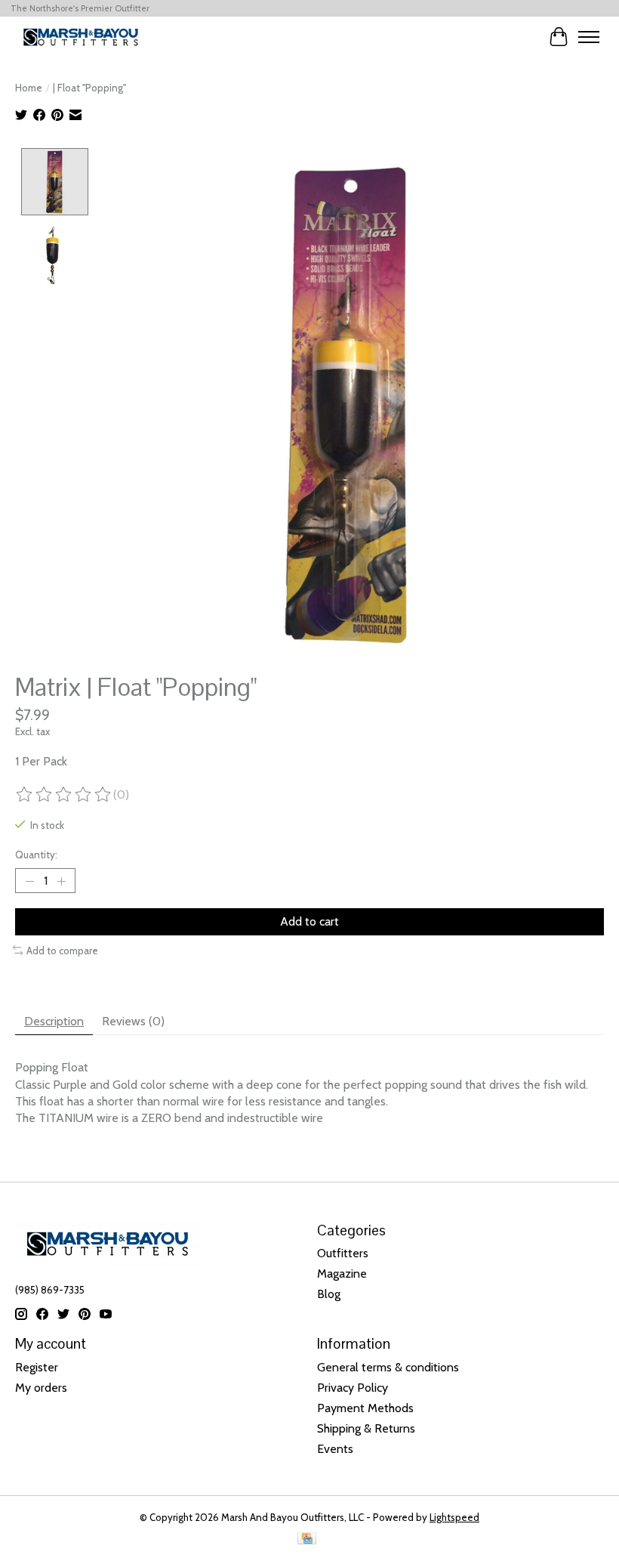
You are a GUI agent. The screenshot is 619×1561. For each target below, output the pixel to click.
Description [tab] (54, 1021)
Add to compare (62, 950)
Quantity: (36, 855)
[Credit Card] (306, 1539)
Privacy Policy (352, 1387)
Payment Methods (365, 1408)
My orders (41, 1387)
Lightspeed (454, 1517)
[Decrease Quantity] (29, 881)
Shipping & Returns (366, 1428)
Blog (328, 1294)
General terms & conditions (388, 1367)
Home (28, 88)
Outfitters (342, 1253)
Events (335, 1449)
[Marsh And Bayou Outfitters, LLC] (80, 36)
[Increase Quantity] (61, 881)
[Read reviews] (64, 795)
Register (36, 1367)
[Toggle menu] (589, 37)
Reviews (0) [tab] (133, 1021)
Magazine (342, 1273)
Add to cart (309, 921)
